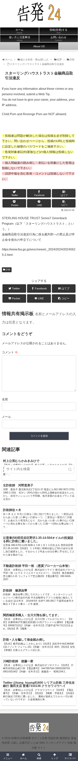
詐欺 (8, 269)
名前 (5, 399)
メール (6, 416)
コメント (10, 352)
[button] (70, 469)
